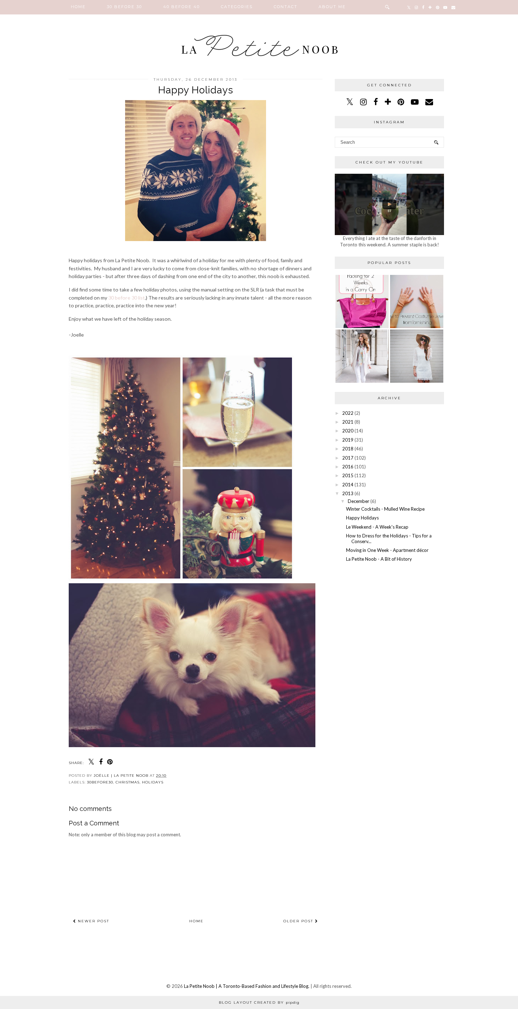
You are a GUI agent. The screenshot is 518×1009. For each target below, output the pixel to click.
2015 (347, 475)
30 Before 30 (124, 6)
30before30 (100, 782)
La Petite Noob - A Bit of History (379, 559)
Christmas (128, 782)
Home (78, 6)
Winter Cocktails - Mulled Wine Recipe (385, 509)
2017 (347, 458)
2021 (347, 422)
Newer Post (92, 921)
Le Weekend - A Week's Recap (377, 527)
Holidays (153, 782)
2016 (347, 466)
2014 (347, 484)
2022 (347, 413)
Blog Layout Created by (259, 1002)
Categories (237, 6)
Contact (285, 6)
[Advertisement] (389, 620)
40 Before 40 (181, 6)
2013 (347, 493)
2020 (347, 430)
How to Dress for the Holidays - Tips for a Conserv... (389, 538)
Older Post (299, 921)
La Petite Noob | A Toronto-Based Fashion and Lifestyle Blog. (246, 986)
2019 (347, 440)
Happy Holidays (362, 518)
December (358, 501)
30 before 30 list (126, 298)
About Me (332, 6)
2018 (347, 448)
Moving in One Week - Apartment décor (387, 550)
